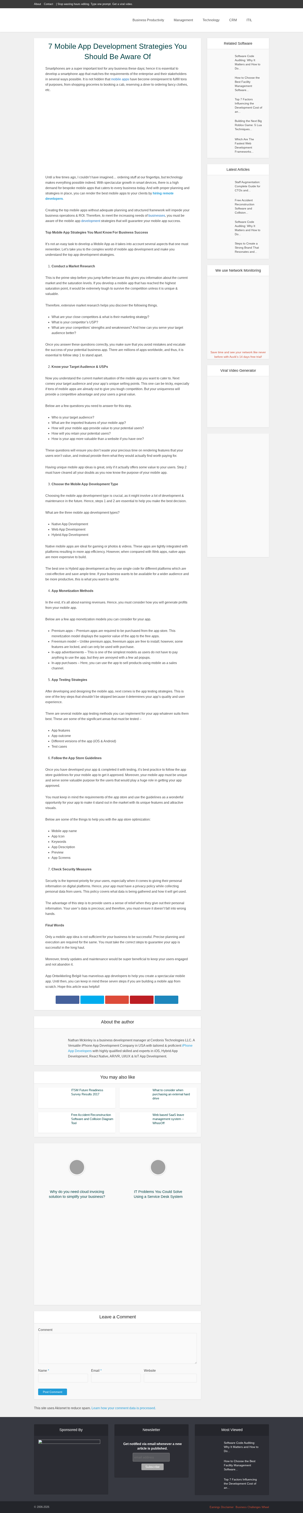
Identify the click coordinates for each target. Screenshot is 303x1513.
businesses (156, 215)
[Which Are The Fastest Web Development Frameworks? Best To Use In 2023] (223, 143)
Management (183, 20)
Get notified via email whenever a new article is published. (152, 1446)
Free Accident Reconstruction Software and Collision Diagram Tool (92, 1119)
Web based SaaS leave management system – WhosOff (168, 1119)
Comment (45, 1330)
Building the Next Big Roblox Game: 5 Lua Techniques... (248, 125)
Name (43, 1370)
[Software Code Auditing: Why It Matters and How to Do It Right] (223, 60)
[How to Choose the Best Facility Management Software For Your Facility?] (223, 82)
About (37, 4)
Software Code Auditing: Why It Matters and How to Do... (247, 62)
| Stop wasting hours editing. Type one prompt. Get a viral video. (94, 4)
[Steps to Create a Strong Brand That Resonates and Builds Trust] (223, 248)
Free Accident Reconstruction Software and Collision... (244, 206)
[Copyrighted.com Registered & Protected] (63, 1506)
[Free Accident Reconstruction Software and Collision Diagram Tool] (223, 204)
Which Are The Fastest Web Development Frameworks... (244, 145)
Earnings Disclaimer (222, 1507)
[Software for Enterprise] (63, 20)
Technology (211, 20)
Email (96, 1370)
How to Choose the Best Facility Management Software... (247, 84)
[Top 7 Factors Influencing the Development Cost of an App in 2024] (223, 103)
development (90, 221)
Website (150, 1370)
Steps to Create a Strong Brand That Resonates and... (247, 248)
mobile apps (120, 79)
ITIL (249, 20)
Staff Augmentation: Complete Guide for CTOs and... (247, 186)
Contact (48, 4)
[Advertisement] (117, 1253)
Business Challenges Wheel (252, 1507)
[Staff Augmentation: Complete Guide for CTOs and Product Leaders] (223, 186)
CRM (233, 20)
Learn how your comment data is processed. (124, 1408)
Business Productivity (148, 20)
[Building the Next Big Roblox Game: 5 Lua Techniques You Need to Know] (223, 125)
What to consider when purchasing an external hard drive (171, 1094)
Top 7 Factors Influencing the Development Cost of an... (248, 105)
